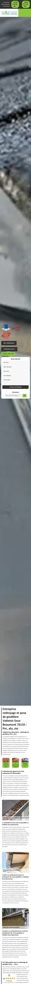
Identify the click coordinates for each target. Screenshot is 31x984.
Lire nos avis (9, 980)
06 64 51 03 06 (26, 4)
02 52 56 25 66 (15, 4)
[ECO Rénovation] (9, 13)
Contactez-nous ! (9, 349)
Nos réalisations (9, 343)
